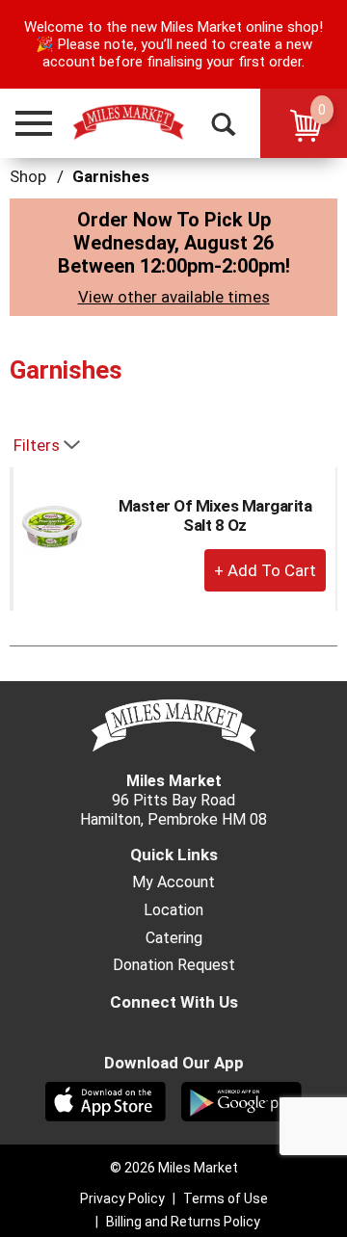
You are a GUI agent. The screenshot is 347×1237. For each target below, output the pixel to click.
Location (173, 910)
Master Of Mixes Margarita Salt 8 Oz (215, 515)
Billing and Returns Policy (183, 1221)
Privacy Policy (122, 1198)
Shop (28, 176)
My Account (173, 882)
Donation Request (174, 965)
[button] (25, 123)
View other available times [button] (174, 296)
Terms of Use (225, 1198)
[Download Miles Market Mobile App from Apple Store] (105, 1100)
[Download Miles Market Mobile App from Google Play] (241, 1100)
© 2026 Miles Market (174, 1167)
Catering (174, 938)
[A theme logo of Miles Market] (128, 122)
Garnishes (110, 176)
